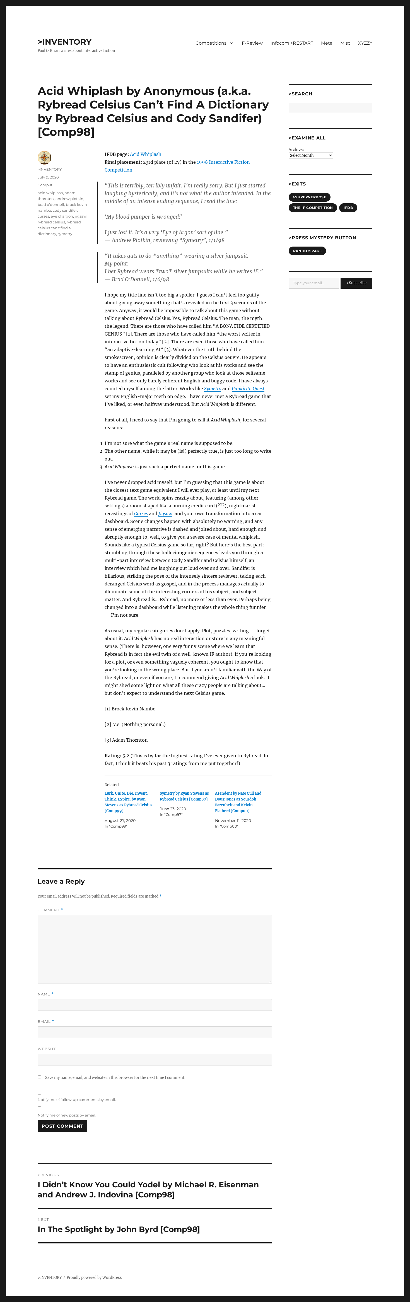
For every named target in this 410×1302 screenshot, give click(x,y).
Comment (50, 910)
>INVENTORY (64, 42)
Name (46, 994)
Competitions (211, 43)
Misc (345, 43)
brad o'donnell (51, 204)
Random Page (307, 251)
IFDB (348, 208)
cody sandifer (65, 210)
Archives (296, 149)
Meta (326, 43)
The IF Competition (313, 208)
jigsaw (80, 216)
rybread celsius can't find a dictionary (59, 228)
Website (47, 1049)
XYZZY (365, 43)
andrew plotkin (69, 198)
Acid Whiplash (145, 154)
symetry (65, 234)
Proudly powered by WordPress (94, 1277)
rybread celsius (51, 222)
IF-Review (251, 43)
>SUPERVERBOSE (309, 197)
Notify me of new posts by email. (67, 1115)
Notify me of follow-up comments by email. (77, 1099)
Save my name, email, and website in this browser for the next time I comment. (115, 1077)
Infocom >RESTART (292, 43)
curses (43, 216)
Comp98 (45, 185)
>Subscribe (356, 283)
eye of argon (62, 216)
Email (46, 1021)
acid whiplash (50, 193)
